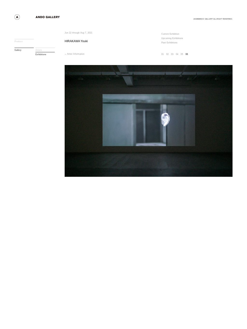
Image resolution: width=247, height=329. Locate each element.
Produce (18, 41)
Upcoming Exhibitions (172, 38)
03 (172, 54)
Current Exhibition (170, 34)
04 (177, 54)
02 (167, 54)
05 (182, 54)
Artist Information (75, 54)
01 (162, 54)
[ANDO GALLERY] (45, 18)
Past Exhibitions (169, 42)
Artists (38, 50)
